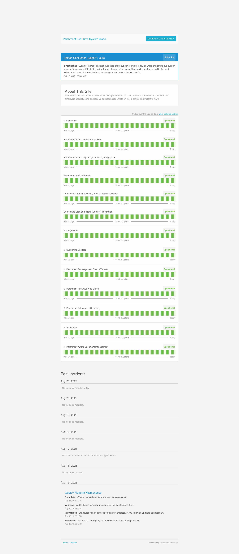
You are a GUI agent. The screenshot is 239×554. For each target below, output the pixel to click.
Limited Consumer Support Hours (84, 58)
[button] (161, 38)
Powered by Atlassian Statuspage (163, 542)
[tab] (65, 125)
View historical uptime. (168, 113)
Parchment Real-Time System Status (84, 39)
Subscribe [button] (169, 57)
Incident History (69, 542)
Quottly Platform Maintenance (83, 492)
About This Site (78, 91)
